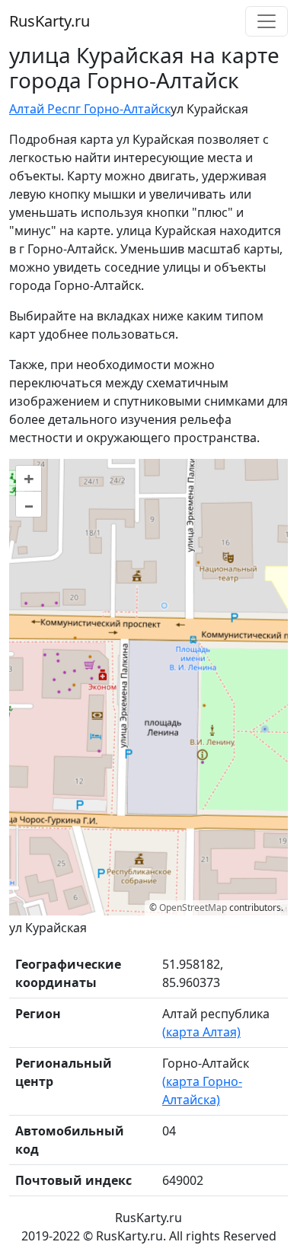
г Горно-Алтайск (123, 108)
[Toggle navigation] (266, 21)
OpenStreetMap (193, 907)
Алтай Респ (42, 108)
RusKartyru (49, 21)
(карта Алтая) (201, 1032)
